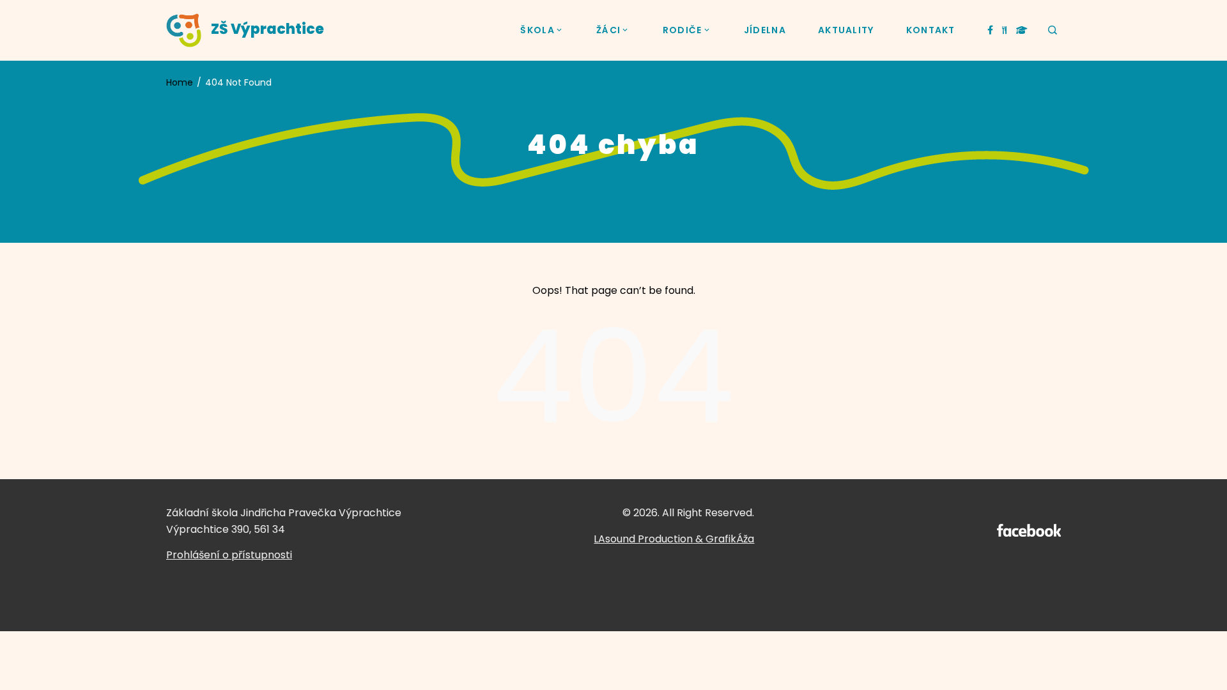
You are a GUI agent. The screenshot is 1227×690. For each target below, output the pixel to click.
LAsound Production (643, 539)
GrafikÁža (730, 539)
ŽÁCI (608, 30)
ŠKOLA (537, 30)
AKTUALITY (846, 30)
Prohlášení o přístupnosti (229, 555)
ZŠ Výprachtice (267, 29)
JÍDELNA (765, 30)
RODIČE (682, 30)
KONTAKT (930, 30)
